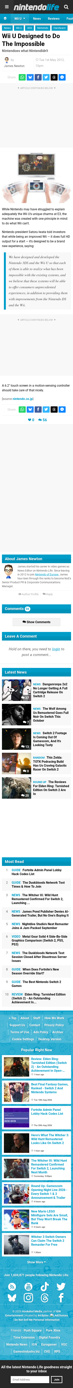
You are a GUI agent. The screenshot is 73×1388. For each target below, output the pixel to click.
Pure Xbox (53, 1330)
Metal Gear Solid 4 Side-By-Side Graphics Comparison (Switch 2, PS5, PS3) (39, 940)
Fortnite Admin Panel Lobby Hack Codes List (37, 872)
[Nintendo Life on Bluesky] (12, 1298)
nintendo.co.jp (23, 399)
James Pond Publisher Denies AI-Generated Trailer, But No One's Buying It (40, 913)
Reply (49, 594)
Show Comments (38, 622)
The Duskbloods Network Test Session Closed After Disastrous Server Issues (39, 957)
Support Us (17, 1025)
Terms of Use (19, 1032)
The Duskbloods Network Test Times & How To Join (38, 884)
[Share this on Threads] (54, 77)
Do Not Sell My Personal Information (37, 1320)
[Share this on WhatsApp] (22, 77)
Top (13, 1018)
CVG (47, 1351)
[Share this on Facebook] (38, 77)
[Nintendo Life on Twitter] (61, 1287)
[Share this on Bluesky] (30, 77)
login (56, 649)
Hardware (60, 28)
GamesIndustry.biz (26, 1351)
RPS (57, 1351)
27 (27, 698)
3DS (29, 28)
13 (27, 747)
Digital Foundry (49, 1337)
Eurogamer (49, 1344)
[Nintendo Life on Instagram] (28, 1298)
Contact (34, 1025)
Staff (36, 1018)
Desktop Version (49, 1039)
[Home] (5, 18)
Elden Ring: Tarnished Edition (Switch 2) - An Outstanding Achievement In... (39, 998)
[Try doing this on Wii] (36, 177)
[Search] (66, 7)
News (7, 28)
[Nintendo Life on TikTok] (45, 1287)
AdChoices (61, 1315)
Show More (35, 1262)
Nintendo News (16, 1344)
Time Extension (24, 1337)
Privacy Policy (54, 1025)
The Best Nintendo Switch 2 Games (36, 984)
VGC (64, 1344)
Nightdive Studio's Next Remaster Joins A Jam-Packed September (40, 926)
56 (45, 420)
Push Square (33, 1330)
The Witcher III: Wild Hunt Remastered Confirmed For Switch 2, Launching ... (37, 899)
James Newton (14, 66)
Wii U (19, 28)
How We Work (54, 1018)
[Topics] (7, 7)
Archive (57, 1032)
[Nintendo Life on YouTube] (28, 1287)
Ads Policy (40, 1032)
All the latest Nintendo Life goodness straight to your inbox (36, 1369)
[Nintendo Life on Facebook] (61, 1298)
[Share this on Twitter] (46, 77)
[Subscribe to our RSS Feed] (12, 1287)
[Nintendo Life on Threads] (45, 1298)
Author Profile (30, 594)
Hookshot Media (32, 1311)
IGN (34, 1344)
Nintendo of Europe (46, 574)
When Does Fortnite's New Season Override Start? (35, 971)
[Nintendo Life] (36, 7)
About (25, 1018)
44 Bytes (43, 1315)
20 (27, 795)
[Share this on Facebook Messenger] (62, 77)
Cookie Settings (23, 1039)
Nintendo (42, 28)
